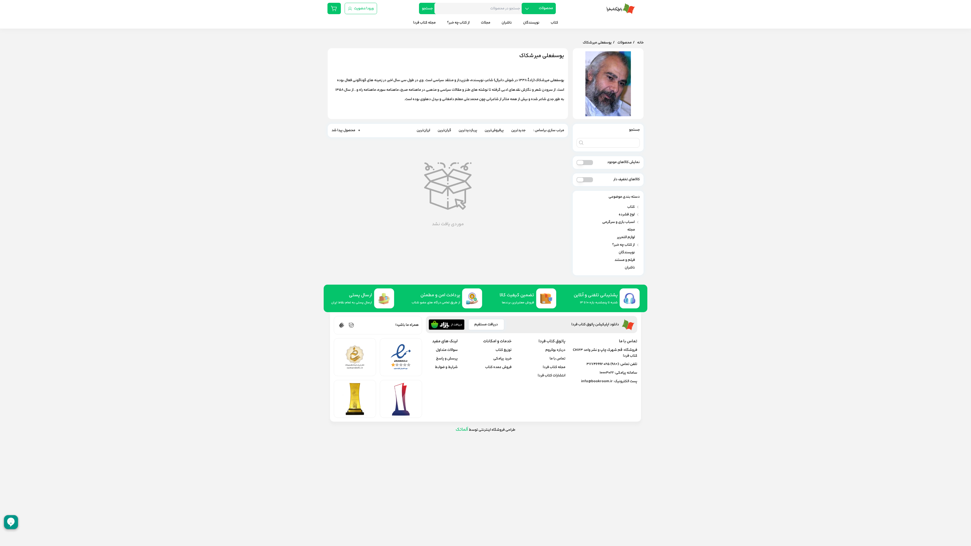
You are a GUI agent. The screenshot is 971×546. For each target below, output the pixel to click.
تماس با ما (557, 358)
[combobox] (479, 8)
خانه (640, 43)
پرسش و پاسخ (447, 358)
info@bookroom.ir (597, 381)
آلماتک (462, 429)
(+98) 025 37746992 (602, 364)
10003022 (607, 373)
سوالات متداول (447, 350)
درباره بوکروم (555, 350)
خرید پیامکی (502, 358)
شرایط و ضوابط (446, 367)
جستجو (427, 8)
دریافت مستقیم (486, 324)
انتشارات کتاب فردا (551, 375)
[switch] (585, 162)
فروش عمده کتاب (498, 367)
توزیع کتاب (504, 350)
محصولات (624, 43)
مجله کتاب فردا (554, 367)
